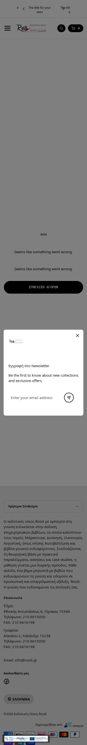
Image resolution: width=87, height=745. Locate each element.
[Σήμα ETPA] (26, 739)
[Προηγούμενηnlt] (69, 397)
